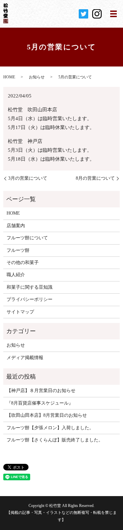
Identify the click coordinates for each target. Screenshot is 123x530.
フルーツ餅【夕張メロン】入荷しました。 (50, 427)
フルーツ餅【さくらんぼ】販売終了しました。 (55, 439)
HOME (9, 77)
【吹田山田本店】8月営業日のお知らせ (47, 415)
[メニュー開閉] (113, 14)
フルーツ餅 (18, 250)
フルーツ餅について (27, 237)
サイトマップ (20, 311)
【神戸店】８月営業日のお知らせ (41, 390)
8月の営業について (95, 178)
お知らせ (37, 77)
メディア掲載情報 (25, 357)
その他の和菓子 (23, 262)
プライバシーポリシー (29, 299)
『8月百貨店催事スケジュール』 (40, 403)
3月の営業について (27, 178)
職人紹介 (16, 274)
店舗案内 (16, 225)
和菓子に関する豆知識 (29, 287)
